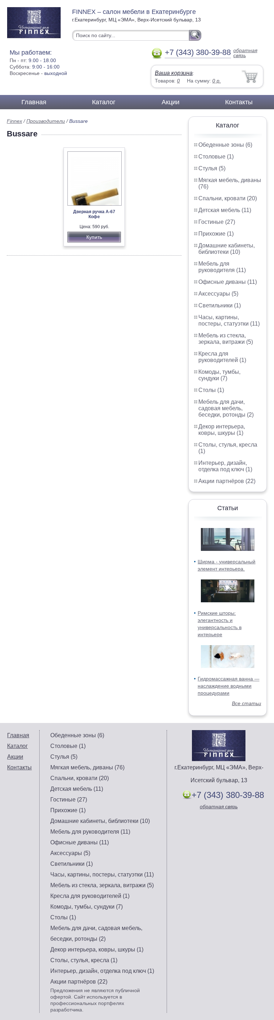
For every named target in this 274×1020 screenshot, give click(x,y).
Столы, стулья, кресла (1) (83, 960)
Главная (33, 102)
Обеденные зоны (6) (225, 145)
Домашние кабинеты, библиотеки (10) (226, 248)
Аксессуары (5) (218, 294)
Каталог (104, 102)
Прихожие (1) (216, 234)
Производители (45, 121)
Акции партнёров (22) (226, 481)
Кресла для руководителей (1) (222, 357)
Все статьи (246, 703)
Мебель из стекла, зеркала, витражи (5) (225, 338)
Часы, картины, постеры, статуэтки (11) (229, 320)
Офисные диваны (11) (227, 282)
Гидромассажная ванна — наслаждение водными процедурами (228, 686)
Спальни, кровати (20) (227, 198)
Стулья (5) (211, 168)
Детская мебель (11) (224, 210)
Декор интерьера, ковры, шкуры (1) (221, 429)
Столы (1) (211, 390)
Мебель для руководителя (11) (222, 267)
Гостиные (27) (216, 222)
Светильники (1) (219, 305)
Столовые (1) (216, 157)
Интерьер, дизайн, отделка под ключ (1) (225, 466)
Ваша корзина (174, 73)
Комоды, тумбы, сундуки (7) (219, 375)
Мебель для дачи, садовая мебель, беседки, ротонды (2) (226, 408)
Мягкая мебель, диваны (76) (87, 767)
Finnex (14, 121)
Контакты (239, 102)
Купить (94, 237)
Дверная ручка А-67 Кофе (94, 214)
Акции (170, 102)
